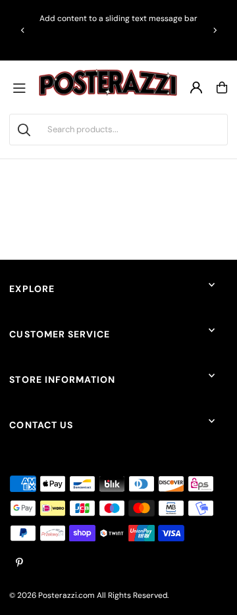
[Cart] (222, 87)
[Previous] (23, 30)
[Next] (214, 30)
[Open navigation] (22, 87)
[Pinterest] (19, 563)
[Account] (196, 87)
